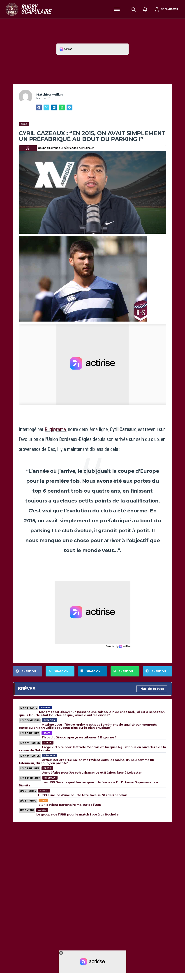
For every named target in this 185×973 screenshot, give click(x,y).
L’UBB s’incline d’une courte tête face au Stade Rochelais (82, 795)
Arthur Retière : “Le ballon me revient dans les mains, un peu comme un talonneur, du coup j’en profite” (86, 761)
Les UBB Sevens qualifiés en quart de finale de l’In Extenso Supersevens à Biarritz (88, 783)
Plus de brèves (152, 688)
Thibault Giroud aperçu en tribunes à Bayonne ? (79, 737)
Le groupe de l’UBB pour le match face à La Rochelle (77, 814)
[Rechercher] (133, 9)
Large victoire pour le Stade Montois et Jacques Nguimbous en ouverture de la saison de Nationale (92, 748)
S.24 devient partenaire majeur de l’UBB (70, 804)
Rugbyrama (55, 429)
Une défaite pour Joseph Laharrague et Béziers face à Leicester (92, 772)
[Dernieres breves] (145, 9)
